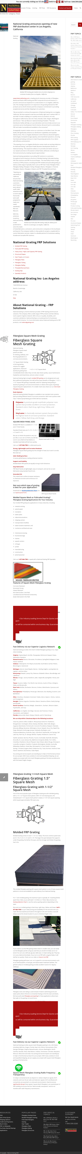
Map (14, 298)
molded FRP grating (37, 378)
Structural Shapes (20, 254)
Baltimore (73, 88)
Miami (72, 159)
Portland (73, 204)
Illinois (72, 150)
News (72, 180)
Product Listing (75, 206)
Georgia (73, 146)
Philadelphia (74, 195)
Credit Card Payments (6, 1122)
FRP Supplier (74, 139)
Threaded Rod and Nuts (22, 268)
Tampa (73, 229)
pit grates (73, 199)
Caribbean (74, 103)
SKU (72, 219)
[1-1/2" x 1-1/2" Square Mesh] (4, 339)
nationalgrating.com (28, 322)
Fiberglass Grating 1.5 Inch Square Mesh (33, 774)
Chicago (73, 105)
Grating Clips (19, 271)
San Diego (74, 214)
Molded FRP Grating (21, 246)
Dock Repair (74, 118)
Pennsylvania (75, 193)
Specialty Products (20, 273)
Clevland (73, 107)
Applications (3, 1130)
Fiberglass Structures (28, 1130)
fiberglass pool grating (31, 996)
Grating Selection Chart (20, 902)
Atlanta (73, 86)
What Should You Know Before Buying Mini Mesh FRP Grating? (76, 60)
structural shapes (76, 223)
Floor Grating (74, 133)
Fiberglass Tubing (20, 262)
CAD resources (75, 97)
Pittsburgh (74, 201)
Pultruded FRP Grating (21, 249)
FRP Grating (74, 137)
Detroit (73, 116)
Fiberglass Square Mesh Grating (29, 335)
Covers (27, 257)
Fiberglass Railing (20, 265)
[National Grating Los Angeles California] (4, 27)
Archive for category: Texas (10, 14)
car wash (73, 101)
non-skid (73, 182)
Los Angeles (74, 154)
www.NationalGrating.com (21, 98)
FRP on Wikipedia (5, 1126)
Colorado (73, 110)
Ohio (72, 189)
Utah (72, 234)
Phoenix (73, 197)
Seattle (73, 216)
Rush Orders (3, 1124)
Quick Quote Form (21, 493)
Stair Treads (18, 257)
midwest (73, 161)
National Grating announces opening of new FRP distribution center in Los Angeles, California (35, 26)
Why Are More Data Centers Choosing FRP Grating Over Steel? (76, 53)
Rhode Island (74, 210)
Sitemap (13, 1128)
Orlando (73, 191)
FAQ (1, 1115)
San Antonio (74, 212)
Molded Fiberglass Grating (29, 1117)
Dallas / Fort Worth (76, 112)
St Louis (73, 221)
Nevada (73, 172)
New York (73, 178)
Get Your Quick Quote (71, 1117)
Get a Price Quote (5, 1117)
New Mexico (74, 176)
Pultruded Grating (42, 497)
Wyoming (73, 240)
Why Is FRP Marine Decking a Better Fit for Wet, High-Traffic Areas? (76, 38)
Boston (73, 95)
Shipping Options (5, 1120)
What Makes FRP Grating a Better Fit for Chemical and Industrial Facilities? (76, 46)
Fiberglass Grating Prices (29, 1115)
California (73, 99)
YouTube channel (5, 1128)
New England (74, 174)
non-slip (73, 184)
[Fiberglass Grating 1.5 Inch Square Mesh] (4, 777)
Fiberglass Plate (19, 260)
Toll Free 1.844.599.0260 (73, 2)
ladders (73, 152)
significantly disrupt (19, 1084)
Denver (73, 114)
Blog (72, 92)
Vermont (73, 236)
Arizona (73, 84)
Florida (73, 135)
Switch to (52, 1)
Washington (74, 238)
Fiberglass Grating (76, 125)
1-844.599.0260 (71, 1123)
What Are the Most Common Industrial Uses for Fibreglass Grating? (76, 66)
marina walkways (76, 157)
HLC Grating (74, 148)
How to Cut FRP (43, 957)
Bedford (73, 90)
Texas (72, 231)
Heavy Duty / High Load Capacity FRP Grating (28, 251)
